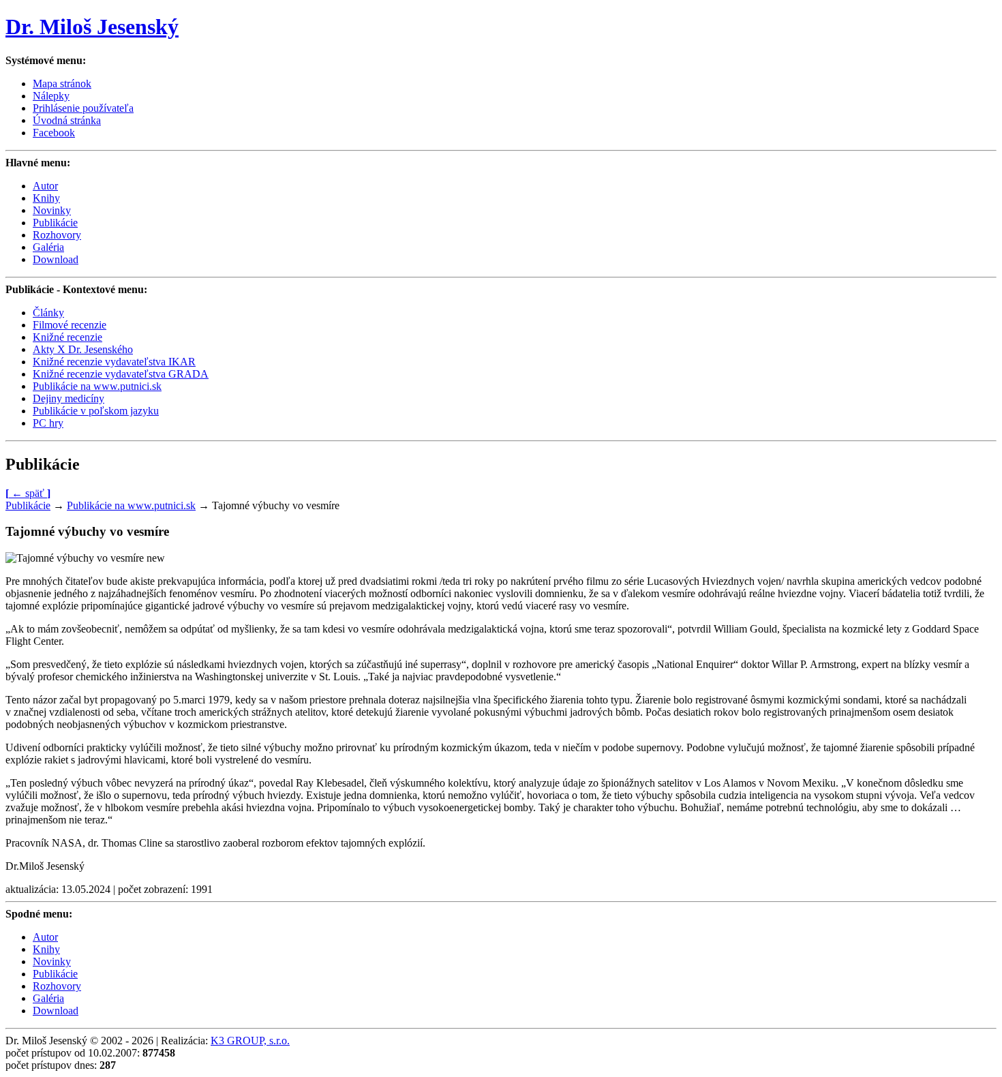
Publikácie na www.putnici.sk (97, 386)
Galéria (48, 247)
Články (48, 312)
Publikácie (55, 222)
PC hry (48, 423)
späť (27, 493)
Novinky (52, 210)
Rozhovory (57, 235)
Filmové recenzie (69, 325)
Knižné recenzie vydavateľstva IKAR (114, 361)
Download (55, 259)
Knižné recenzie (67, 337)
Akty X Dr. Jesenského (83, 349)
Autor (45, 186)
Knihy (46, 198)
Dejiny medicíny (68, 398)
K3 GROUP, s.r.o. (250, 1040)
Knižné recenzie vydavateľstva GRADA (121, 374)
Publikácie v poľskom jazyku (96, 410)
